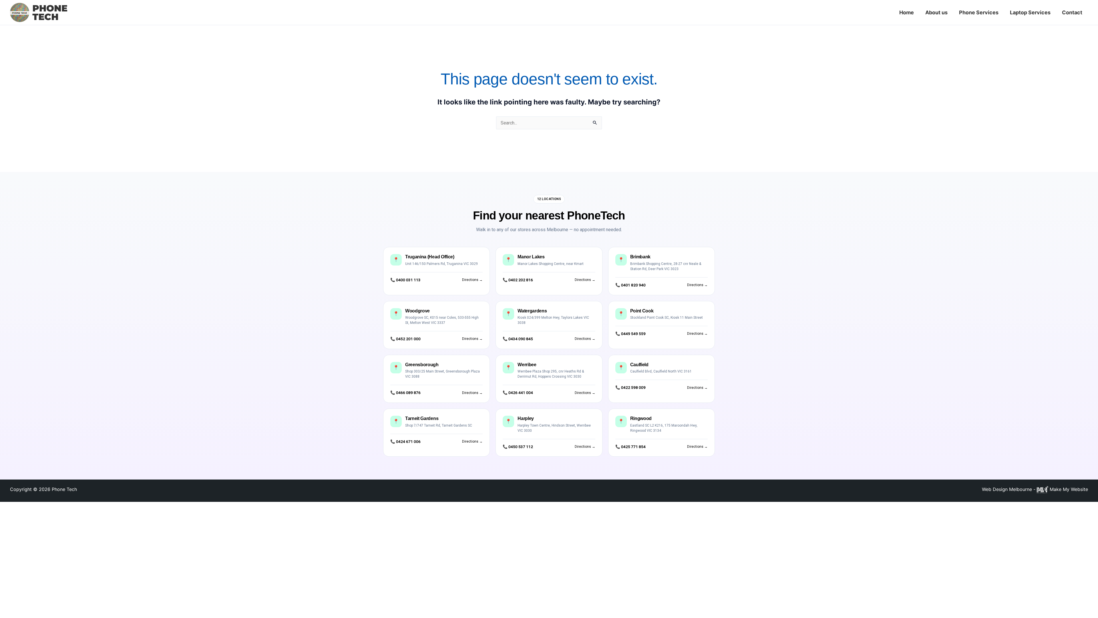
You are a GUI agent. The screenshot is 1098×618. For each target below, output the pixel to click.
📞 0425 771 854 (630, 446)
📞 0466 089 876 (405, 392)
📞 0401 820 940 (630, 285)
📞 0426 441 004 (518, 392)
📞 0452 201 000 (405, 338)
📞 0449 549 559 (630, 333)
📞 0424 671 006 (405, 441)
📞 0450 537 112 (518, 446)
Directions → (472, 280)
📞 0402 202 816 (518, 280)
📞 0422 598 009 (630, 387)
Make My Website (1068, 489)
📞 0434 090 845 (518, 338)
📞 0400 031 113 (405, 280)
